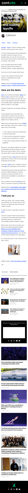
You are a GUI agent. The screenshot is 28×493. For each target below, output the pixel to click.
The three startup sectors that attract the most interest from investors (13, 429)
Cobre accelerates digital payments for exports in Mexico (17, 290)
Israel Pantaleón (15, 293)
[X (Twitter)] (14, 340)
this (5, 166)
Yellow (21, 95)
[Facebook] (8, 340)
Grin (7, 97)
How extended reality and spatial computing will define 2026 (12, 363)
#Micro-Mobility (14, 272)
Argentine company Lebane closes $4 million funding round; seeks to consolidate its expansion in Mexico (13, 451)
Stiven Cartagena (15, 282)
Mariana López (12, 35)
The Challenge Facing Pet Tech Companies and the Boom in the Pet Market (17, 280)
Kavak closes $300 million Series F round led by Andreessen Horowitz (12, 384)
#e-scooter (5, 272)
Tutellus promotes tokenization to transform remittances (12, 473)
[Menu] (25, 3)
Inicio (2, 9)
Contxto (3, 47)
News (8, 42)
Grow (8, 47)
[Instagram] (11, 340)
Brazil (6, 9)
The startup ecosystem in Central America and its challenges (17, 310)
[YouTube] (19, 340)
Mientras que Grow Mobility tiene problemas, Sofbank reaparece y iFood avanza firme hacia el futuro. (12, 231)
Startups (15, 42)
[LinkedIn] (16, 340)
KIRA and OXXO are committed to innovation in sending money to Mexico (12, 406)
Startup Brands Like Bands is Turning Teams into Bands (18, 300)
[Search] (22, 3)
